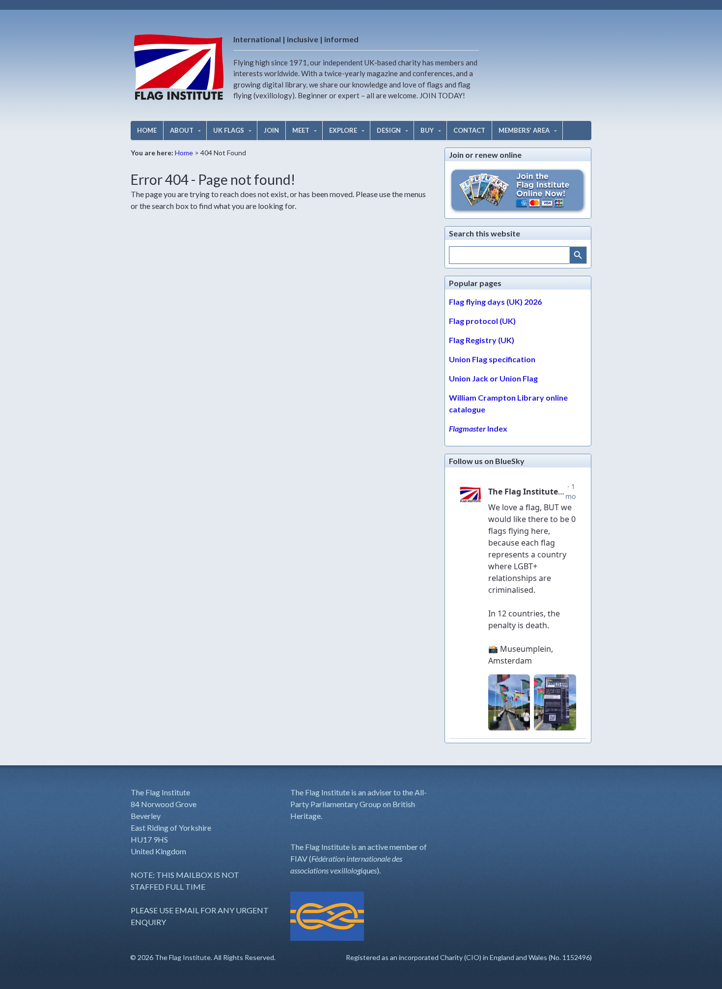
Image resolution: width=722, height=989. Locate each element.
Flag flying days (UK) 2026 (495, 301)
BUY (427, 130)
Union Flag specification (492, 359)
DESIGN (389, 130)
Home (184, 152)
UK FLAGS (228, 130)
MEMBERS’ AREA (524, 130)
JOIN (271, 130)
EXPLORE (343, 130)
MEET (300, 130)
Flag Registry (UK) (481, 340)
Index (478, 428)
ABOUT (182, 130)
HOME (147, 130)
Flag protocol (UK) (482, 320)
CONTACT (469, 130)
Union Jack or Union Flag (493, 378)
